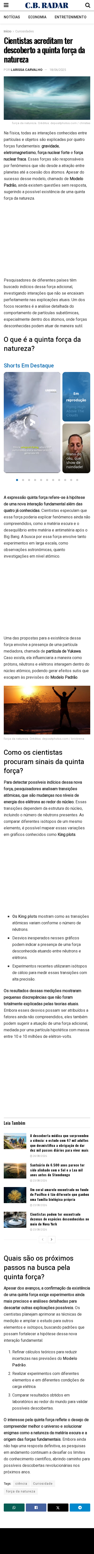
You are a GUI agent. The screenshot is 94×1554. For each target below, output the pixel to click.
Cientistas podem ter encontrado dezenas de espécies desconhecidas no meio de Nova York (59, 1218)
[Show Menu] (6, 5)
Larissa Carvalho (26, 69)
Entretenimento (70, 17)
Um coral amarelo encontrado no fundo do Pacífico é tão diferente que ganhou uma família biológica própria (59, 1194)
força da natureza (20, 1491)
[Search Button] (87, 5)
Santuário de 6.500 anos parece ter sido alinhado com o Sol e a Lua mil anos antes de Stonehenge (57, 1169)
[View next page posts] (51, 1239)
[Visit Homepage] (47, 5)
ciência (21, 1483)
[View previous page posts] (42, 1239)
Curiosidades (24, 31)
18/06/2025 (57, 69)
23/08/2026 (39, 1181)
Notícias (12, 17)
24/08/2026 (39, 1156)
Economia (37, 17)
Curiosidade (43, 1483)
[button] (17, 480)
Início (7, 31)
